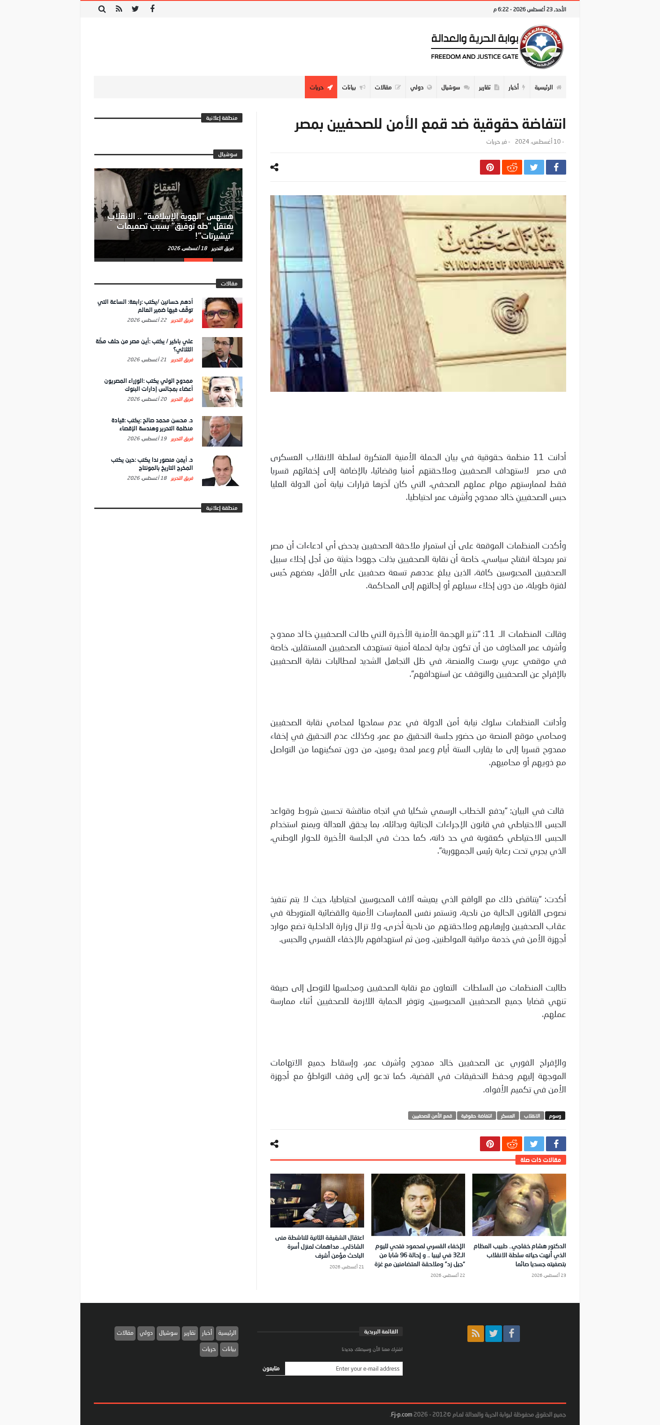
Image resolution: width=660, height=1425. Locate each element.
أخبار (207, 1332)
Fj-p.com (401, 1414)
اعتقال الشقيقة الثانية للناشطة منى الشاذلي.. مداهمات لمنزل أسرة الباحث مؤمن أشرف (319, 1246)
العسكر (508, 1115)
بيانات (229, 1348)
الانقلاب (532, 1115)
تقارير (190, 1332)
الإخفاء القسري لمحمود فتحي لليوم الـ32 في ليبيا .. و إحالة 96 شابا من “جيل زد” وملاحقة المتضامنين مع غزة (419, 1254)
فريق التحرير (221, 248)
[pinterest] (490, 167)
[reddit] (512, 167)
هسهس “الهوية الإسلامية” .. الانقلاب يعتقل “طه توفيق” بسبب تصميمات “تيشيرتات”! (170, 226)
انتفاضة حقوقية (476, 1115)
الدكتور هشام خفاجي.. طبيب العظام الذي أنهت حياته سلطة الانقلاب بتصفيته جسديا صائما (520, 1254)
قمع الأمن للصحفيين (432, 1115)
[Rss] (118, 9)
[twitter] (534, 167)
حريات (493, 141)
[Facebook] (152, 9)
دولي (146, 1332)
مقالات (125, 1332)
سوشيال (168, 1332)
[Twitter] (135, 9)
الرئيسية (227, 1332)
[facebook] (556, 167)
